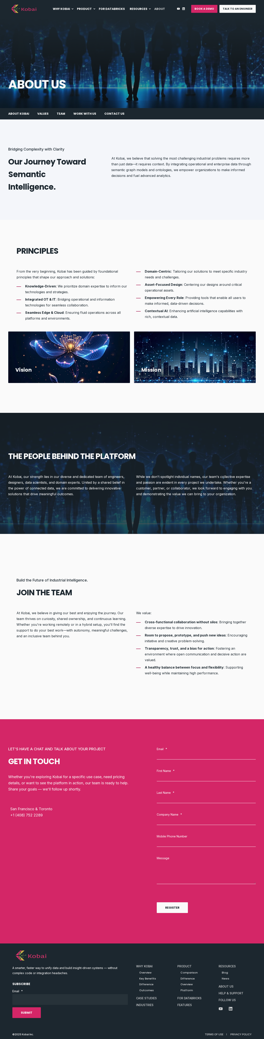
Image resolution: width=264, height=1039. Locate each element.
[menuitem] (63, 9)
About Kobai (18, 113)
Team (61, 113)
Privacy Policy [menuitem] (241, 1034)
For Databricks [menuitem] (189, 998)
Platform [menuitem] (186, 990)
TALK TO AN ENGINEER (237, 9)
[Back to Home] (23, 8)
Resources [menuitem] (227, 966)
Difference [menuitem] (187, 979)
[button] (255, 1030)
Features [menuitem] (184, 1005)
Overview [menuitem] (186, 984)
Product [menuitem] (184, 966)
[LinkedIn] (183, 8)
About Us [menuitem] (226, 986)
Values (42, 113)
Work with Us (84, 113)
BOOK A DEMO (204, 9)
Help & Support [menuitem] (231, 993)
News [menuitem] (225, 979)
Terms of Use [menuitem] (214, 1034)
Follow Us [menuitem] (227, 1000)
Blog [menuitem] (225, 973)
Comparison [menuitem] (189, 973)
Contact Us (114, 113)
